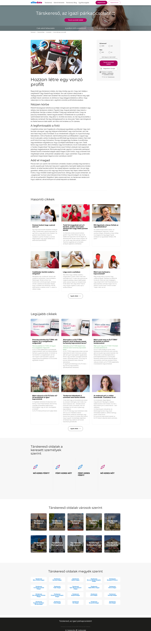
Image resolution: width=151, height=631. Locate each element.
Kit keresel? (103, 43)
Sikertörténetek (59, 2)
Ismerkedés (48, 32)
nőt (111, 46)
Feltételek (88, 626)
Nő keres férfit (75, 626)
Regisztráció (101, 2)
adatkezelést (110, 73)
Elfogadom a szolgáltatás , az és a (107, 73)
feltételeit (104, 73)
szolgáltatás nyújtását (108, 74)
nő (111, 52)
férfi (103, 52)
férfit (103, 46)
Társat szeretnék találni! (75, 20)
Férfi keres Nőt (82, 626)
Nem (101, 49)
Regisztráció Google (109, 68)
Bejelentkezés (114, 2)
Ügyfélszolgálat (83, 2)
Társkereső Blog (71, 2)
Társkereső (48, 2)
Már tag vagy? (108, 76)
